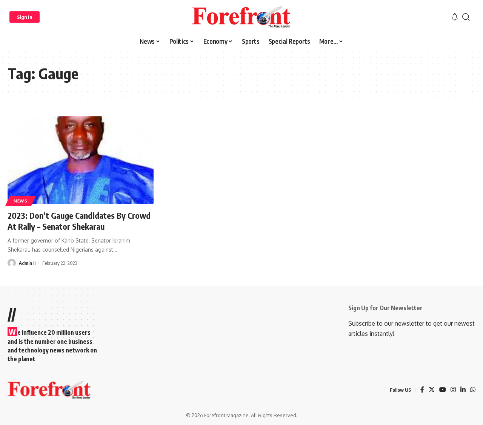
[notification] (454, 17)
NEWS (21, 201)
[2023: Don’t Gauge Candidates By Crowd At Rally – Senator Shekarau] (81, 160)
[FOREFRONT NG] (241, 17)
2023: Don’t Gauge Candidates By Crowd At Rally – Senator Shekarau (79, 221)
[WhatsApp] (472, 390)
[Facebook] (422, 390)
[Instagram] (453, 390)
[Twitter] (432, 390)
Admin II (27, 263)
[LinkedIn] (463, 390)
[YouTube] (442, 390)
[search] (466, 17)
